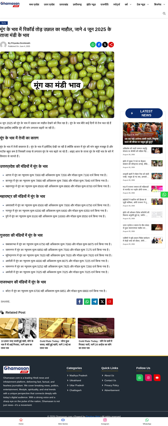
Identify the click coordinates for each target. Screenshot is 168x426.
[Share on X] (102, 301)
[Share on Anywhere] (110, 301)
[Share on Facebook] (79, 301)
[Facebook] (93, 44)
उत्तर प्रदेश (49, 4)
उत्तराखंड (63, 4)
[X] (105, 44)
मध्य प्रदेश (34, 4)
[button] (164, 13)
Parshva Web (93, 416)
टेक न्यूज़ (141, 4)
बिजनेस (157, 4)
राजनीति (104, 4)
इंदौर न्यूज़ (91, 4)
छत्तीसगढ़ (77, 4)
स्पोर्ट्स (116, 4)
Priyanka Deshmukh (20, 43)
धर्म (126, 4)
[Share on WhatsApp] (87, 301)
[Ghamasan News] (10, 4)
